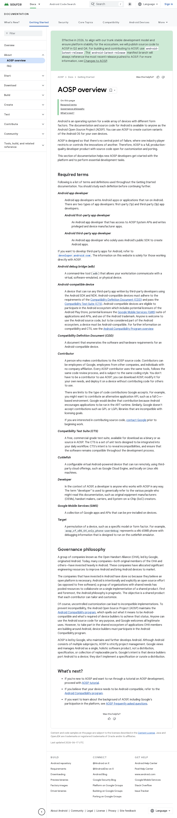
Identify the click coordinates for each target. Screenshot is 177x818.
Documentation (16, 14)
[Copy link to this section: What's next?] (86, 671)
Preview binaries (59, 779)
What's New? (12, 22)
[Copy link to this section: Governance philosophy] (108, 550)
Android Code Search (63, 4)
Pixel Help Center (144, 768)
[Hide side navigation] (41, 811)
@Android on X (101, 763)
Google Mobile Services (148, 779)
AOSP (61, 77)
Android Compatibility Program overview (128, 329)
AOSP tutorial (90, 683)
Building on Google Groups (107, 790)
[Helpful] (158, 77)
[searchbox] (23, 33)
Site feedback (128, 810)
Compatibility (111, 22)
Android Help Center (146, 763)
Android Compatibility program (77, 612)
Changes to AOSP (95, 61)
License (100, 810)
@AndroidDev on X (103, 768)
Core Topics (85, 22)
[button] (20, 55)
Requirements (58, 768)
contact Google (136, 420)
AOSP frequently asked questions (126, 703)
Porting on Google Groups (107, 796)
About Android (59, 810)
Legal (90, 810)
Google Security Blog (104, 779)
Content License (146, 732)
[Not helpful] (163, 77)
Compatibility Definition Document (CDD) (116, 300)
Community (77, 810)
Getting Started (39, 22)
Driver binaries (58, 790)
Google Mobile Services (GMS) (136, 312)
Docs (33, 4)
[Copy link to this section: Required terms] (91, 175)
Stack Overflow (143, 785)
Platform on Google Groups (108, 785)
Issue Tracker (142, 790)
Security (63, 22)
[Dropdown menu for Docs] (40, 4)
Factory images (59, 785)
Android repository (61, 763)
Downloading (58, 774)
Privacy (112, 810)
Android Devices (139, 22)
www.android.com (145, 774)
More (161, 22)
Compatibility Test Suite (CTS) (83, 304)
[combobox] (106, 4)
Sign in (169, 4)
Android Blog (100, 774)
